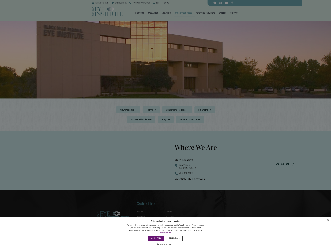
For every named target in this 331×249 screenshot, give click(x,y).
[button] (165, 244)
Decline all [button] (174, 238)
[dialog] (165, 233)
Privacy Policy (165, 233)
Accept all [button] (156, 238)
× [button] (328, 220)
